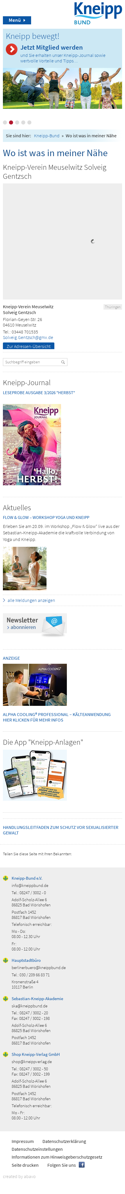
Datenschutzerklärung (64, 1141)
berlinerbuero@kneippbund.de (39, 967)
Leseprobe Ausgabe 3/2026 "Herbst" (39, 392)
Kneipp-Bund (47, 135)
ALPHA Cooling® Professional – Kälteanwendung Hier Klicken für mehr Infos (57, 717)
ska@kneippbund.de (29, 1006)
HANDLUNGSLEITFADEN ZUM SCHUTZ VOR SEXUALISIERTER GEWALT (60, 830)
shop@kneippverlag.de (32, 1061)
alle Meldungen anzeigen (31, 600)
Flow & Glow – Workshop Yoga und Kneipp (46, 517)
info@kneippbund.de (30, 885)
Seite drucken (25, 1165)
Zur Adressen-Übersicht (29, 346)
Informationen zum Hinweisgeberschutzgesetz (57, 1157)
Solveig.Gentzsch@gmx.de (28, 337)
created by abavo (19, 1176)
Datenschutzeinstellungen (37, 1149)
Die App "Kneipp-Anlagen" (43, 742)
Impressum (23, 1141)
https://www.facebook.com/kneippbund (82, 1165)
